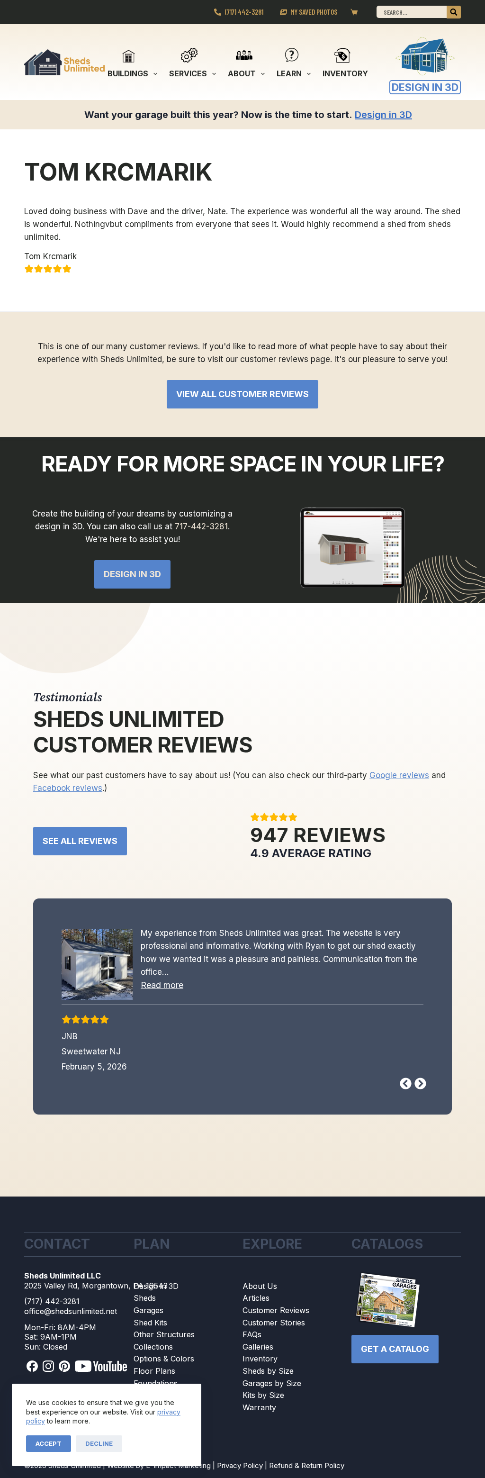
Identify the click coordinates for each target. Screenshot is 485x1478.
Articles (255, 1298)
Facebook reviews (67, 788)
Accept (49, 1443)
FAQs (251, 1334)
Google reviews (399, 775)
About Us (259, 1286)
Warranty (259, 1407)
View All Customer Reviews (242, 394)
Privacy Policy (240, 1465)
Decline (99, 1443)
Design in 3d (132, 574)
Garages (148, 1310)
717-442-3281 (201, 526)
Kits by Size (263, 1395)
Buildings (128, 73)
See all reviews (80, 841)
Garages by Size (271, 1383)
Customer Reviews (275, 1310)
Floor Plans (154, 1371)
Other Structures (164, 1334)
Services (188, 73)
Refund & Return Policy (306, 1465)
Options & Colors (164, 1358)
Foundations (156, 1383)
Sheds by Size (268, 1371)
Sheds (145, 1298)
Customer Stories (273, 1322)
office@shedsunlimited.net (70, 1311)
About (242, 73)
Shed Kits (150, 1322)
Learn (289, 73)
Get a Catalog (395, 1349)
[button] (162, 985)
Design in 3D (156, 1286)
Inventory (345, 73)
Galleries (257, 1346)
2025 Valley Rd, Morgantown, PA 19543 (96, 1285)
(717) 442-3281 (244, 12)
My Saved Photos (313, 12)
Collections (153, 1346)
